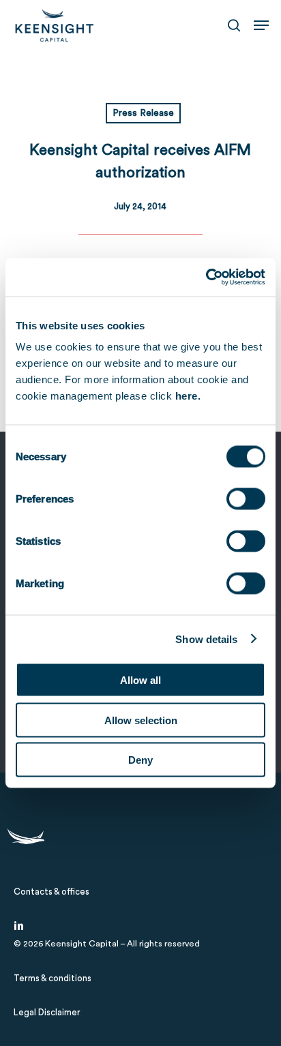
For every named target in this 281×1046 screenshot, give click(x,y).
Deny (140, 760)
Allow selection (140, 720)
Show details (206, 638)
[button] (261, 25)
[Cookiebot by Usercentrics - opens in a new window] (205, 277)
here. (188, 396)
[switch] (245, 499)
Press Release (143, 113)
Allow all (140, 680)
